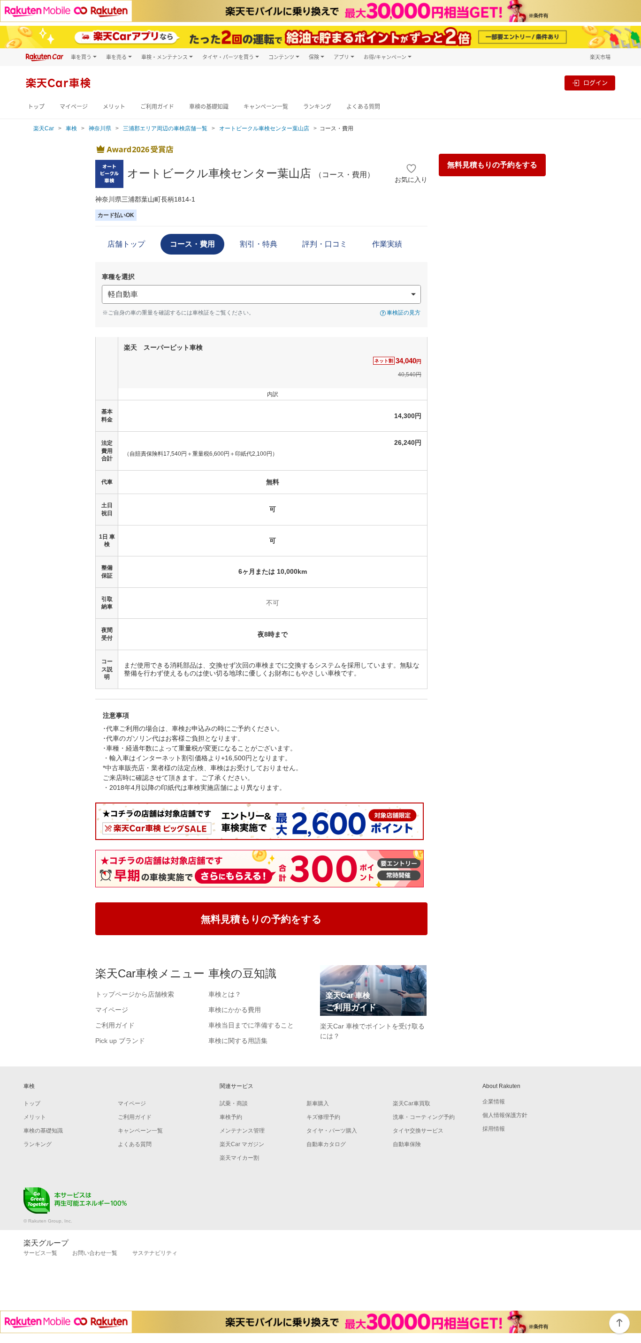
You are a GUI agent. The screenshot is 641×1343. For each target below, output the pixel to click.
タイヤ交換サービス (418, 1130)
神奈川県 (100, 128)
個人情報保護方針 (504, 1115)
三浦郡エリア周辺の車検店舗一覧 (165, 128)
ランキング (317, 107)
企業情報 (493, 1101)
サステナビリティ (154, 1253)
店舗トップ (126, 244)
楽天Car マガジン (242, 1144)
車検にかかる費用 (234, 1009)
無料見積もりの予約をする (492, 165)
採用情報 (493, 1128)
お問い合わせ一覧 (94, 1253)
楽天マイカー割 (239, 1158)
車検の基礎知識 (209, 107)
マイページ (74, 107)
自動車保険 (407, 1144)
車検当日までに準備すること (251, 1025)
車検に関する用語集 (237, 1040)
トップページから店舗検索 (134, 994)
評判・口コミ (324, 244)
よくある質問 (363, 107)
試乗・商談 (234, 1103)
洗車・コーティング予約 (424, 1117)
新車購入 (317, 1103)
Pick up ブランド (120, 1040)
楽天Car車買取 (411, 1103)
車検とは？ (224, 994)
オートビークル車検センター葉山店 (264, 128)
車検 (71, 128)
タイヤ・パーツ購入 (331, 1130)
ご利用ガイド (157, 107)
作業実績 (387, 244)
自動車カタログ (326, 1144)
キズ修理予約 (323, 1117)
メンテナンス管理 (242, 1130)
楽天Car (43, 128)
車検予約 (231, 1117)
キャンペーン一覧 (266, 107)
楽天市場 (600, 56)
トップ (36, 107)
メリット (114, 107)
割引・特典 (258, 244)
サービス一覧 (40, 1253)
